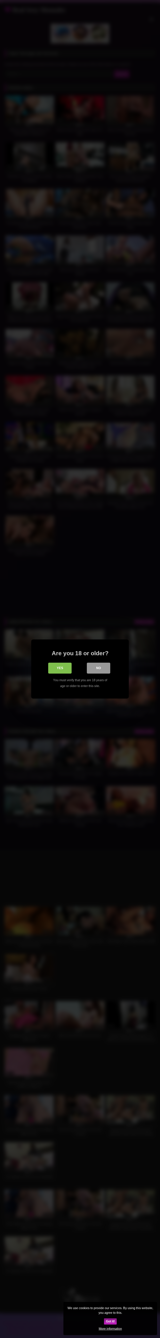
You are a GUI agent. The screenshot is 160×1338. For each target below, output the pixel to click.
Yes (60, 668)
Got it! (110, 1321)
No (98, 668)
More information (110, 1328)
